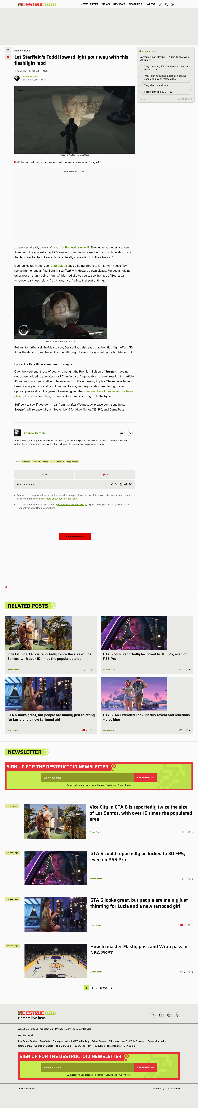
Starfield (60, 462)
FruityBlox (99, 1045)
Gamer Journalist (157, 1041)
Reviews (119, 4)
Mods (45, 462)
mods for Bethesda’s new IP (70, 247)
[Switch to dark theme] (172, 4)
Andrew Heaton (29, 76)
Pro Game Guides (27, 1041)
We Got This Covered (133, 1041)
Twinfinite (45, 1041)
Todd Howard (72, 462)
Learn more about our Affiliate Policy (58, 498)
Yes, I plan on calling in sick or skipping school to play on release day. (165, 77)
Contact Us (46, 1028)
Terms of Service (105, 785)
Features (135, 4)
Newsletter (89, 4)
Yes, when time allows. (156, 85)
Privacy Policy (124, 785)
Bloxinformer (114, 1045)
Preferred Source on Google (72, 504)
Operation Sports (43, 1045)
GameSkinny (25, 1045)
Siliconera (114, 1041)
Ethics (34, 1028)
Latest (151, 4)
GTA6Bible (129, 1045)
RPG (52, 462)
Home (17, 50)
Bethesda (26, 462)
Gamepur (58, 1041)
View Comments (74, 536)
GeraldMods (58, 265)
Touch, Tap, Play (82, 1045)
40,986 (103, 987)
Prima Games (99, 1041)
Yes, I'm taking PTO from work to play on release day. (166, 68)
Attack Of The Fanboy (77, 1041)
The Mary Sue (63, 1045)
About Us (23, 1028)
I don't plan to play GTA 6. (158, 91)
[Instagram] (122, 433)
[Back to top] (6, 586)
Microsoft (36, 462)
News (106, 4)
